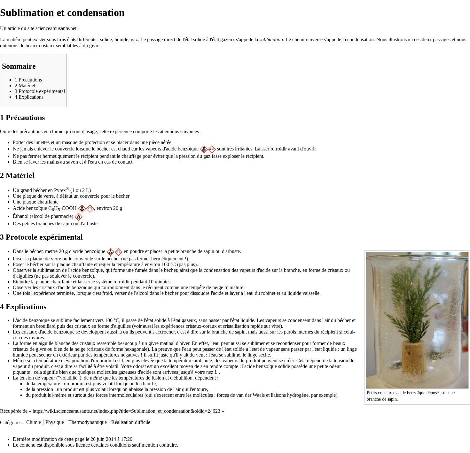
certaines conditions (111, 445)
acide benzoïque (182, 148)
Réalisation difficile (130, 422)
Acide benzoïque (30, 208)
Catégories (10, 422)
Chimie (33, 422)
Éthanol (20, 216)
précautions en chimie (41, 131)
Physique (54, 422)
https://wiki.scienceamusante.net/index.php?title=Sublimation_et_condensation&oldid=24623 (126, 411)
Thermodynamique (87, 422)
